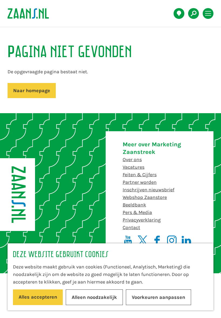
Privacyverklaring (142, 220)
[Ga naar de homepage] (31, 13)
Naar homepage (31, 91)
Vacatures (133, 167)
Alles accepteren (38, 297)
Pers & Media (137, 212)
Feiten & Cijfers (140, 175)
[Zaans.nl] (17, 194)
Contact (131, 227)
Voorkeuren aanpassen (158, 297)
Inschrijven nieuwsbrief (148, 190)
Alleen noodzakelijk (94, 297)
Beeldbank (134, 205)
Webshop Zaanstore (145, 197)
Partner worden (140, 182)
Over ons (132, 160)
